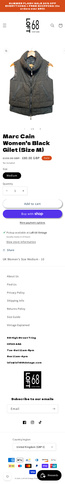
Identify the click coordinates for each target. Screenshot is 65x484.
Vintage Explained (18, 325)
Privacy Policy (16, 292)
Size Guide (13, 317)
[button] (4, 26)
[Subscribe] (54, 408)
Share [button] (10, 250)
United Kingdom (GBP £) (30, 447)
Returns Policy (16, 308)
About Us (13, 276)
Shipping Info (15, 300)
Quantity (8, 183)
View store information (21, 242)
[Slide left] (24, 129)
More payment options (32, 222)
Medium (12, 175)
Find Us (11, 284)
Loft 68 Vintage (27, 478)
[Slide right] (40, 129)
